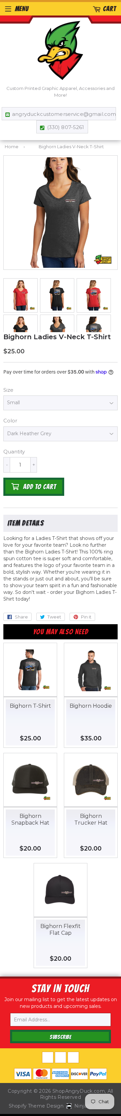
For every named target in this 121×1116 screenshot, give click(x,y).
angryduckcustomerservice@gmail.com (62, 114)
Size (8, 390)
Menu (22, 8)
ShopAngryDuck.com (78, 1091)
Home (11, 146)
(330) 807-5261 (65, 127)
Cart (109, 8)
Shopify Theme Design (36, 1106)
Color (10, 420)
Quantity (14, 451)
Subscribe (60, 1037)
